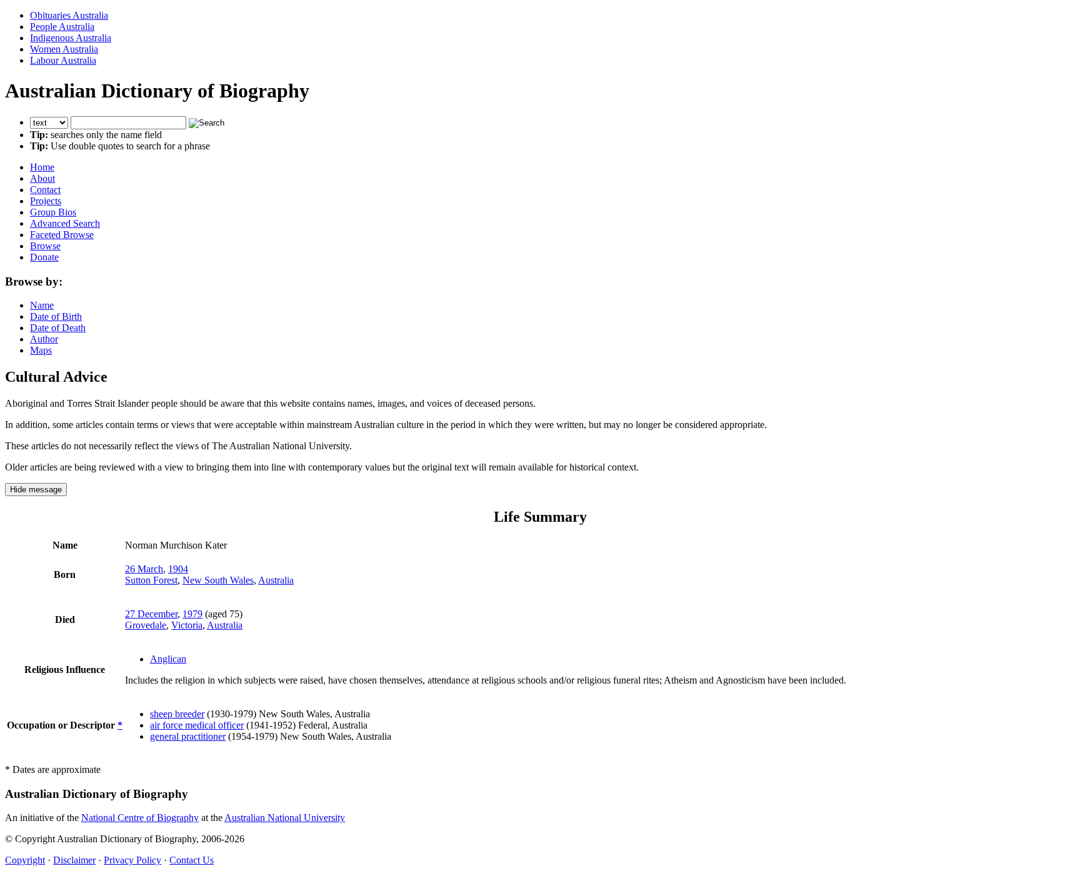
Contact (45, 189)
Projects (45, 201)
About (42, 178)
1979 (192, 614)
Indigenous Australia (70, 37)
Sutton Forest (151, 580)
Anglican (168, 659)
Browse (45, 246)
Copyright (25, 860)
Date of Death (58, 327)
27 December (151, 614)
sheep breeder (177, 714)
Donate (44, 257)
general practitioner (188, 736)
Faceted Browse (62, 234)
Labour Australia (63, 60)
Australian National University (284, 817)
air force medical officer (197, 725)
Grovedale (145, 625)
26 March (144, 569)
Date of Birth (56, 316)
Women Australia (64, 49)
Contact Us (191, 860)
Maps (41, 350)
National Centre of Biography (140, 817)
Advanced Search (65, 223)
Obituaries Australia (69, 15)
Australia (276, 580)
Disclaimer (74, 860)
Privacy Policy (132, 860)
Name (42, 305)
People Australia (62, 26)
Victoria (186, 625)
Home (42, 167)
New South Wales (218, 580)
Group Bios (53, 212)
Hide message (36, 489)
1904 (178, 569)
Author (44, 339)
